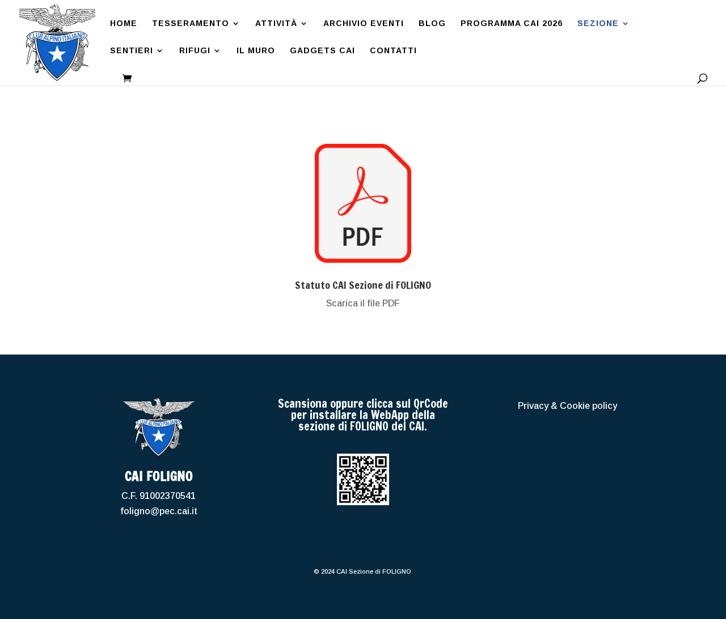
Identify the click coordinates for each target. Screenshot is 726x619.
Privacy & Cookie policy (567, 406)
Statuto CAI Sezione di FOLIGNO (363, 285)
